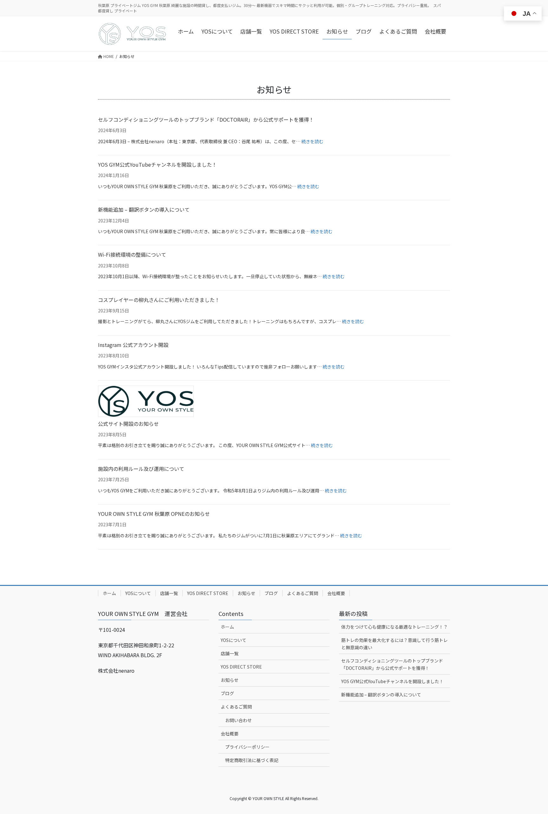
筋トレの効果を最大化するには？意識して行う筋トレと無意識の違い (394, 644)
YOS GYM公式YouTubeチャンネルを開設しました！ (157, 164)
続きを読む (312, 141)
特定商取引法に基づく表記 (251, 760)
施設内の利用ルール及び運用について (141, 468)
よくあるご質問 (302, 593)
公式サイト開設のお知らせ (128, 423)
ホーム (109, 593)
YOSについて (138, 593)
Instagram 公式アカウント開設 (133, 345)
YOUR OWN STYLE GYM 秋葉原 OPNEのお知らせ (154, 513)
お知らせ (246, 593)
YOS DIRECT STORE (207, 593)
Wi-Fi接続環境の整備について (132, 254)
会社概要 (336, 593)
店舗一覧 (169, 593)
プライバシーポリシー (247, 747)
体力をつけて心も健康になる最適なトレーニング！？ (394, 627)
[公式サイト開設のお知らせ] (146, 401)
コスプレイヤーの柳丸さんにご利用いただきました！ (159, 300)
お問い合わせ (238, 720)
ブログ (271, 593)
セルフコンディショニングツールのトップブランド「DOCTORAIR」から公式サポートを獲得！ (206, 119)
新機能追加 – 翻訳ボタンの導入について (144, 209)
